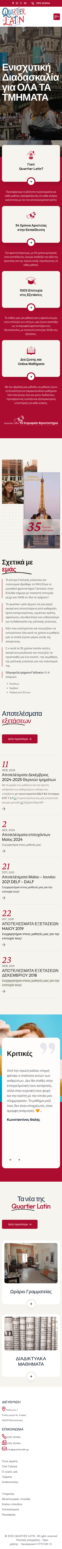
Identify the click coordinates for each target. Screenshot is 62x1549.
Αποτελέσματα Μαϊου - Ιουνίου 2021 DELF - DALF (28, 879)
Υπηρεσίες (8, 1494)
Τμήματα (7, 1477)
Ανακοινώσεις (10, 1482)
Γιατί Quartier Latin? (31, 166)
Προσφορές (9, 1515)
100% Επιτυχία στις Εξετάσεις (31, 292)
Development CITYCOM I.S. (37, 1544)
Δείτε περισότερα (18, 739)
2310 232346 (43, 3)
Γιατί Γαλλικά (9, 1466)
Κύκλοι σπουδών (12, 1504)
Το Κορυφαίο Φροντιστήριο (39, 423)
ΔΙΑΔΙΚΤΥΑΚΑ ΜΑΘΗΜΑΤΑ (31, 1361)
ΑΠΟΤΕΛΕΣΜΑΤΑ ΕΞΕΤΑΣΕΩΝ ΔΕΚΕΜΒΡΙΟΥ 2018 (30, 973)
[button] (10, 1159)
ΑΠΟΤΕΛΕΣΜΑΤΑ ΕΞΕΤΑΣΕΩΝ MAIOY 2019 (30, 926)
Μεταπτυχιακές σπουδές (16, 1499)
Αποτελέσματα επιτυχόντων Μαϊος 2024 (26, 837)
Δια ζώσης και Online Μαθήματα (31, 361)
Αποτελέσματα (10, 1509)
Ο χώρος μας (10, 1472)
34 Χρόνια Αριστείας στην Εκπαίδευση (31, 227)
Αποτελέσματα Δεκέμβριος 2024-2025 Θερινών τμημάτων (29, 777)
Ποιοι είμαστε (10, 1461)
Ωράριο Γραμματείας (31, 1291)
